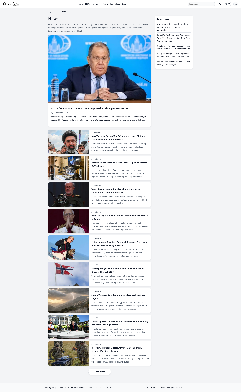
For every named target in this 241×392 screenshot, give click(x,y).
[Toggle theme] (219, 4)
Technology (115, 4)
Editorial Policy (94, 387)
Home (80, 4)
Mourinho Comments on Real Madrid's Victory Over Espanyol (173, 63)
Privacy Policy (50, 387)
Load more (100, 371)
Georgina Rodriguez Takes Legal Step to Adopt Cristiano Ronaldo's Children (173, 55)
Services (125, 4)
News (88, 4)
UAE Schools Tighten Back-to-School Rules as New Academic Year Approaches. (172, 27)
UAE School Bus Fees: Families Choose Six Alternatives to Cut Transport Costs (173, 47)
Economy (97, 4)
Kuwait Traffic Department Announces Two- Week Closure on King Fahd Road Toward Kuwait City (173, 38)
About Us (62, 387)
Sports (105, 4)
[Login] (235, 4)
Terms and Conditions (77, 387)
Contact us (107, 387)
